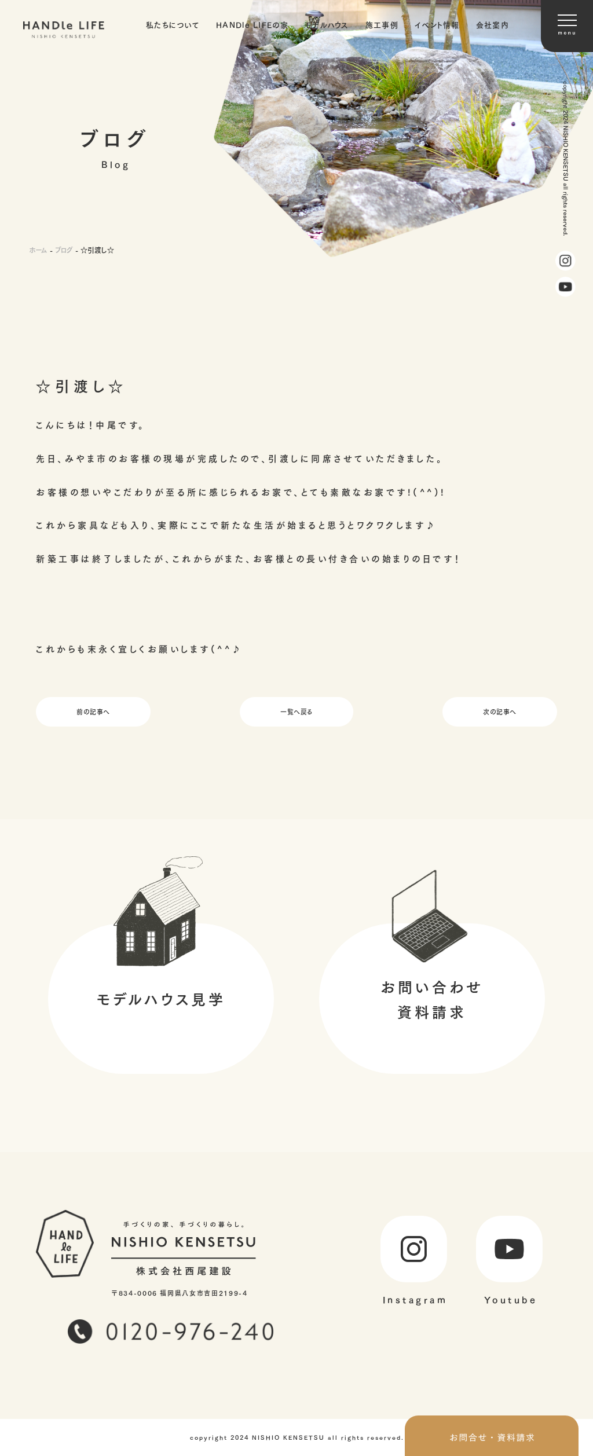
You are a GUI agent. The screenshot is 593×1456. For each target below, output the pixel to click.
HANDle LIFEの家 (252, 24)
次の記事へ (500, 711)
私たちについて (173, 24)
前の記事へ (93, 711)
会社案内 (492, 24)
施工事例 (381, 24)
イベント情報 (437, 24)
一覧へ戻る (296, 711)
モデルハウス (327, 24)
